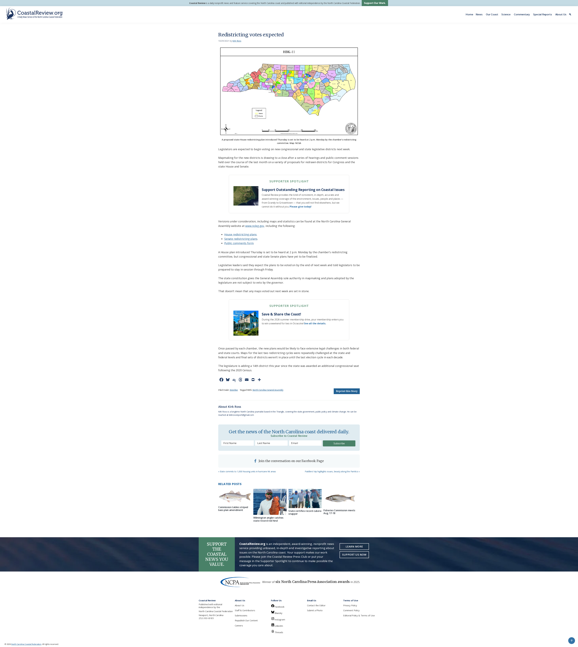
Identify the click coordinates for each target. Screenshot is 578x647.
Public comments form (238, 243)
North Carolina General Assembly (268, 390)
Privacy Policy (350, 605)
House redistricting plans (240, 234)
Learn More (354, 546)
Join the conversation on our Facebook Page (291, 461)
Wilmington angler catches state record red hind (268, 519)
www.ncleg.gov (254, 226)
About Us (561, 14)
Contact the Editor (316, 605)
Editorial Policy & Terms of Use (359, 615)
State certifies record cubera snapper (304, 512)
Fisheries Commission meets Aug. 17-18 (339, 512)
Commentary (522, 14)
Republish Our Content (246, 620)
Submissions (241, 615)
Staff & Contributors (245, 610)
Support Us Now (354, 554)
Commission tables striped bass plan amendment (233, 509)
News (479, 14)
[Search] (570, 14)
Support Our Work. (375, 3)
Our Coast (492, 14)
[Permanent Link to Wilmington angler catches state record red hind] (270, 502)
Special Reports (542, 14)
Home (469, 14)
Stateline (234, 390)
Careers (239, 625)
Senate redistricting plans (240, 239)
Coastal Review (197, 3)
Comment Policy (351, 610)
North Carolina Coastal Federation (216, 611)
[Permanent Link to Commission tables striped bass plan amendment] (235, 496)
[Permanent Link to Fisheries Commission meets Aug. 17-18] (340, 498)
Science (506, 14)
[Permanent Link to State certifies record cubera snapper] (305, 498)
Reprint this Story (346, 391)
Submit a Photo (314, 610)
